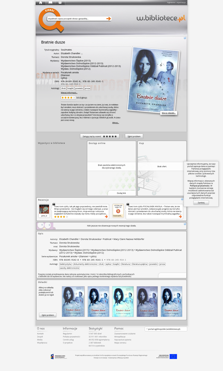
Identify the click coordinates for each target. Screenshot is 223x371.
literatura (126, 264)
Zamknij (201, 202)
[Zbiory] (50, 2)
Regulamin (67, 333)
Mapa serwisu (120, 342)
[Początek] (40, 2)
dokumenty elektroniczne (85, 264)
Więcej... (115, 122)
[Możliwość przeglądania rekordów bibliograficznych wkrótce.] (171, 275)
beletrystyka (65, 264)
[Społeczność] (60, 2)
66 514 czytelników (97, 345)
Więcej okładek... (169, 113)
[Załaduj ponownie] (185, 38)
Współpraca (42, 342)
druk (63, 88)
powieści (79, 88)
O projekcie (68, 342)
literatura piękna (139, 264)
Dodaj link (121, 193)
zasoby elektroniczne (69, 268)
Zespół (40, 336)
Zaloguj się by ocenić (93, 136)
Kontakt (40, 333)
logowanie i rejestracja (176, 2)
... (81, 53)
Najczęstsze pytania (122, 339)
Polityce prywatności (199, 185)
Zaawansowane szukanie (124, 333)
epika (108, 264)
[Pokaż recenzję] (106, 216)
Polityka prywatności (71, 336)
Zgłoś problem (134, 136)
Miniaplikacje (119, 336)
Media (39, 339)
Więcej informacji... (69, 92)
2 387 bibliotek (95, 342)
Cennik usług (68, 339)
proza (87, 88)
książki (70, 88)
